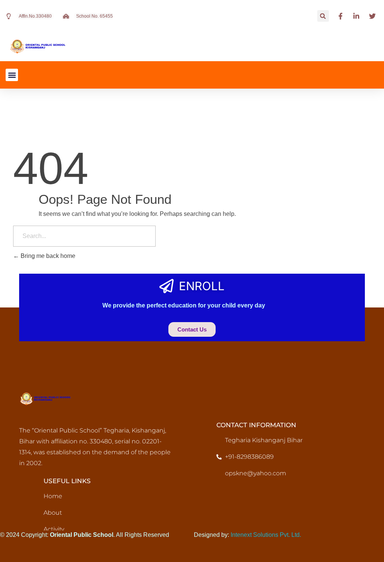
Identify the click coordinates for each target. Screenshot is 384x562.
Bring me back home (47, 256)
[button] (323, 16)
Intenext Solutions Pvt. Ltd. (266, 535)
